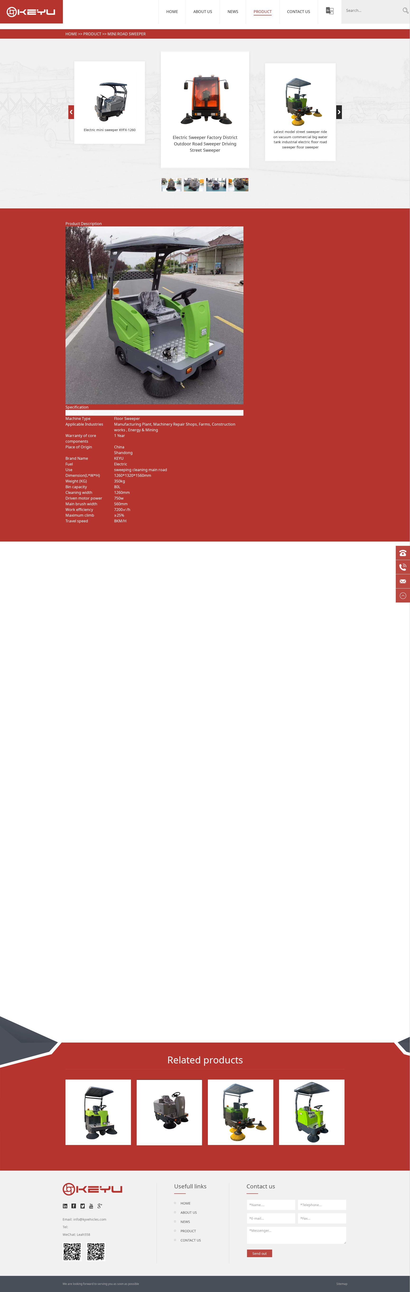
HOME (186, 1203)
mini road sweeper (126, 34)
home (71, 34)
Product (263, 11)
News (233, 11)
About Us (202, 11)
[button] (71, 112)
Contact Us (298, 11)
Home (172, 11)
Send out (259, 1253)
